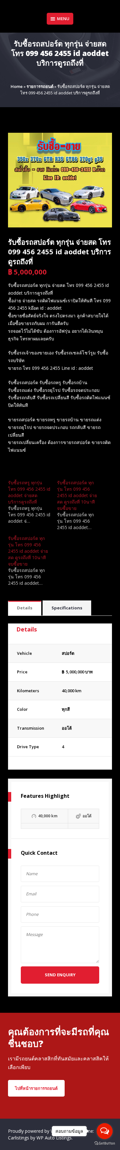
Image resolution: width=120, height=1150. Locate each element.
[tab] (24, 608)
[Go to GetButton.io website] (104, 1143)
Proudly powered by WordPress (41, 1131)
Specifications (67, 608)
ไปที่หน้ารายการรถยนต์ (36, 1088)
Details (24, 608)
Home (17, 86)
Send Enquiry (60, 975)
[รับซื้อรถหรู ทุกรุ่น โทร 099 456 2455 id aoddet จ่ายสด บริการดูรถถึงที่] (32, 502)
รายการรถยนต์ (40, 86)
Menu (63, 18)
